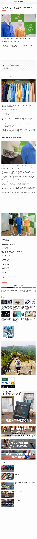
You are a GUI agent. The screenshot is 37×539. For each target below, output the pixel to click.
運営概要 (27, 536)
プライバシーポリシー (22, 536)
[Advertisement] (18, 53)
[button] (4, 287)
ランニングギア (4, 10)
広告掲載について (16, 536)
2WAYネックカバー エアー (11, 187)
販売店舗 (7, 68)
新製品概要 (6, 67)
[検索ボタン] (36, 1)
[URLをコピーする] (33, 287)
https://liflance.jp (13, 276)
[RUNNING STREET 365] (18, 1)
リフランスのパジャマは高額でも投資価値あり (12, 65)
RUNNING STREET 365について (8, 536)
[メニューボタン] (1, 1)
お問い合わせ (31, 536)
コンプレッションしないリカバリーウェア (11, 64)
